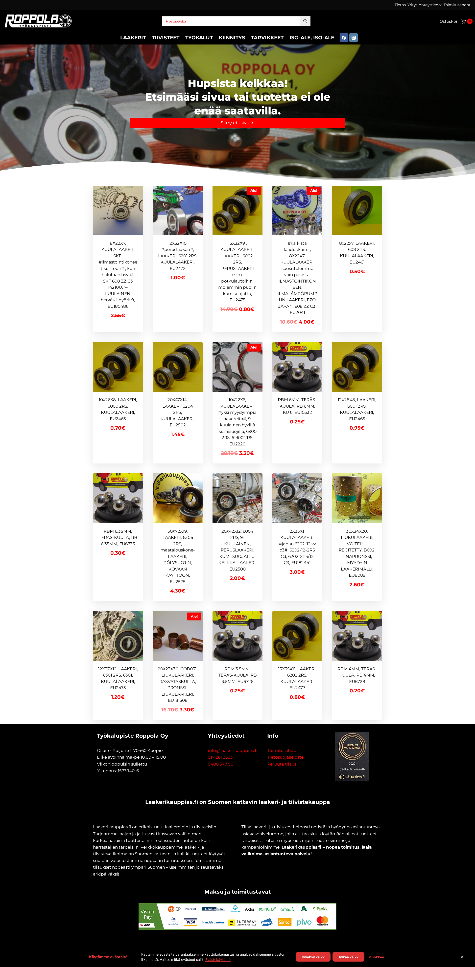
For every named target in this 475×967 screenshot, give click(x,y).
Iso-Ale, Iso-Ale (311, 38)
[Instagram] (353, 37)
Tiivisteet (165, 38)
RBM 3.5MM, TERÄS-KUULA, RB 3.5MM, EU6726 (237, 675)
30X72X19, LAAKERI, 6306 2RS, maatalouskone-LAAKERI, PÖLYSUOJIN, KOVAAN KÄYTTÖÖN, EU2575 (178, 556)
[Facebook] (344, 37)
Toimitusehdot (457, 4)
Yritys (412, 4)
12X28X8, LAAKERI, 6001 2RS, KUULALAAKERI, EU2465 (357, 409)
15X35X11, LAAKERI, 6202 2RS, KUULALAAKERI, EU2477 (297, 678)
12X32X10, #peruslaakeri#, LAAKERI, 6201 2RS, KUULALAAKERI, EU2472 (177, 256)
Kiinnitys (232, 38)
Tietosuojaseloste (285, 757)
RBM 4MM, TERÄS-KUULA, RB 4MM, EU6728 (357, 675)
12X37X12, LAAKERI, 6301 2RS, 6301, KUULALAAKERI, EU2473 (118, 678)
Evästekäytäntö (218, 959)
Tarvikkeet (267, 38)
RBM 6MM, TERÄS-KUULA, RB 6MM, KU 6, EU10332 (297, 406)
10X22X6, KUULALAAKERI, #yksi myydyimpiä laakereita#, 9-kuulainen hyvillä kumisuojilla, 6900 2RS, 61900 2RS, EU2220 (237, 421)
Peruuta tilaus (281, 764)
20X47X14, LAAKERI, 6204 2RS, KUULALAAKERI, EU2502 (178, 412)
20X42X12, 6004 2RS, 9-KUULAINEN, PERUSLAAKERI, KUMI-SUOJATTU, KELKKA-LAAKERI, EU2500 (237, 550)
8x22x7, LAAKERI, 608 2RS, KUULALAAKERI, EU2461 (357, 253)
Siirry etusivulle (238, 123)
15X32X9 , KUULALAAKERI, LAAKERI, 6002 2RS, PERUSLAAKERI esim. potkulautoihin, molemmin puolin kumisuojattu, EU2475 (237, 272)
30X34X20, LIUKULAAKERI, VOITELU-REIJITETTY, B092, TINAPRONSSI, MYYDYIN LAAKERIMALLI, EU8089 (357, 553)
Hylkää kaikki (348, 957)
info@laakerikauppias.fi (232, 750)
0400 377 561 (221, 764)
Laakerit (133, 38)
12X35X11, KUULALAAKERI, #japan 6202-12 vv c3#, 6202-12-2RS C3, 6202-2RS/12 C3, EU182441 (297, 547)
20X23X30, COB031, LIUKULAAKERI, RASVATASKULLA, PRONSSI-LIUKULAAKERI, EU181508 (178, 684)
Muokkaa (376, 957)
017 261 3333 (220, 757)
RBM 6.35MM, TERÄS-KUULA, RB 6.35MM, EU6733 (118, 537)
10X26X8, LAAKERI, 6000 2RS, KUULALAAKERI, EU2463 (118, 409)
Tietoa (400, 4)
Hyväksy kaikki (313, 957)
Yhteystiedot (430, 4)
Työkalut (199, 38)
